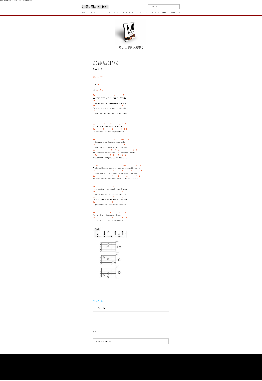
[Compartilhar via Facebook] (94, 308)
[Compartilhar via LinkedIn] (104, 308)
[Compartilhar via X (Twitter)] (99, 308)
